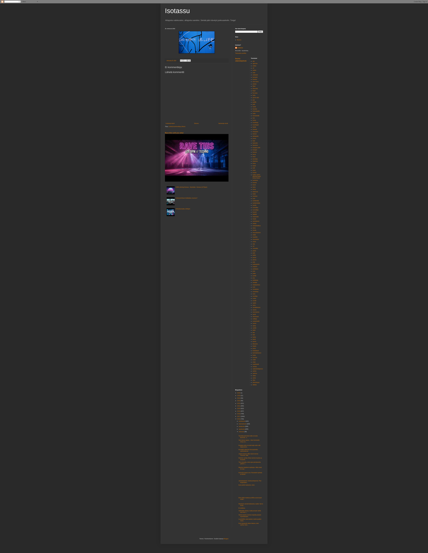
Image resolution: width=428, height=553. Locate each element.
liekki (254, 194)
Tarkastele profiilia (240, 53)
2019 (239, 411)
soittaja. (255, 319)
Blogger (226, 539)
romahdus (256, 289)
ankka (254, 66)
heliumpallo (256, 111)
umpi (254, 362)
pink (254, 262)
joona (254, 138)
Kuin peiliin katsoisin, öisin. (247, 485)
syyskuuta (242, 429)
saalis (254, 303)
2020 (239, 408)
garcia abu (256, 97)
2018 (239, 414)
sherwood (256, 316)
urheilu (255, 366)
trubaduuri (256, 350)
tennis (254, 341)
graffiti (254, 102)
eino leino (256, 81)
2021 (239, 406)
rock (254, 287)
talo (254, 332)
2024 (239, 398)
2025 (239, 395)
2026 (239, 393)
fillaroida (255, 88)
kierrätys (255, 159)
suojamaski (256, 321)
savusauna (256, 312)
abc (254, 61)
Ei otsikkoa (242, 508)
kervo (254, 154)
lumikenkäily (256, 203)
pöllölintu (255, 280)
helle (254, 113)
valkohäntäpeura (258, 369)
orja (254, 244)
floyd (254, 91)
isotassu (240, 48)
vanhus (255, 373)
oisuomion (256, 239)
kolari (254, 166)
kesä (254, 156)
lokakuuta (242, 426)
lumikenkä (256, 201)
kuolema (255, 180)
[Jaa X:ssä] (185, 60)
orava (254, 241)
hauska (255, 109)
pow (254, 271)
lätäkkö (255, 214)
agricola (255, 63)
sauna (254, 310)
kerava (255, 152)
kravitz (254, 172)
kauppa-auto (256, 147)
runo (254, 294)
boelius (255, 79)
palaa (254, 251)
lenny (254, 189)
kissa (254, 163)
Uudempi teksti (170, 123)
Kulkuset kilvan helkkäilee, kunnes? (186, 198)
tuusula (255, 357)
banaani (255, 77)
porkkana (255, 269)
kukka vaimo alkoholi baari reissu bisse (257, 176)
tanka (254, 337)
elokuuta (241, 431)
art (253, 68)
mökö (254, 235)
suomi (254, 323)
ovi (253, 246)
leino (254, 187)
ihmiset (255, 129)
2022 (239, 403)
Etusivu (196, 123)
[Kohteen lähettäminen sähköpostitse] (181, 60)
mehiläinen (256, 221)
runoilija (255, 296)
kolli (254, 168)
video (254, 375)
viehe (254, 378)
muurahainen (257, 232)
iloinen (255, 134)
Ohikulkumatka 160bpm (183, 209)
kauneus (255, 145)
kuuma (255, 182)
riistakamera (256, 285)
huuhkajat (256, 125)
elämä (254, 84)
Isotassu (177, 10)
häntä (254, 127)
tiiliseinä (255, 344)
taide (254, 330)
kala (254, 141)
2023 (239, 400)
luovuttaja (255, 210)
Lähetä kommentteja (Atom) (177, 126)
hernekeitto (256, 116)
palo (254, 253)
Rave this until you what (174, 133)
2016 (239, 419)
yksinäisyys (256, 382)
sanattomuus (256, 307)
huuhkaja (255, 122)
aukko (254, 70)
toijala (254, 346)
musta (254, 230)
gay (254, 100)
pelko (254, 255)
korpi (254, 170)
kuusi (254, 185)
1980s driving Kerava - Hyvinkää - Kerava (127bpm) (191, 187)
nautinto (255, 237)
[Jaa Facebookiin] (187, 60)
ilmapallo (255, 131)
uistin (254, 359)
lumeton (255, 196)
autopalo (255, 75)
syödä (254, 328)
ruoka (254, 298)
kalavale (255, 143)
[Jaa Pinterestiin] (189, 60)
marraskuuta (243, 424)
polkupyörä (256, 264)
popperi (255, 266)
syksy (254, 326)
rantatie (255, 282)
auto (254, 72)
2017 (239, 416)
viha (254, 380)
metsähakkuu (257, 225)
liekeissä (255, 192)
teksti (254, 339)
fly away (255, 93)
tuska (254, 355)
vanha (254, 371)
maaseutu (256, 216)
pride (254, 273)
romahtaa (255, 291)
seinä (254, 314)
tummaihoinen (257, 353)
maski (254, 219)
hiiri (254, 118)
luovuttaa (255, 207)
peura (254, 257)
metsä (254, 223)
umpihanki (256, 364)
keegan (255, 150)
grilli (254, 104)
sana (254, 305)
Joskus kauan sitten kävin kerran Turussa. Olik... (248, 454)
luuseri (255, 212)
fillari (254, 86)
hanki (254, 107)
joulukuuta (242, 421)
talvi (254, 335)
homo (254, 120)
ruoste (254, 300)
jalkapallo (255, 136)
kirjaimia (255, 161)
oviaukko (255, 248)
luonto (254, 205)
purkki (254, 275)
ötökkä (255, 385)
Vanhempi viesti (223, 123)
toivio (254, 348)
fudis (254, 95)
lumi (254, 198)
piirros (254, 260)
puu (254, 278)
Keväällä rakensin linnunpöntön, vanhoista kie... (248, 450)
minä (254, 228)
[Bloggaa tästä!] (183, 60)
